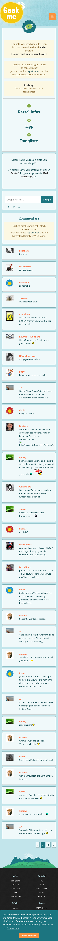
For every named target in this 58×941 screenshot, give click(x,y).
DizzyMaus (25, 567)
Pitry (21, 371)
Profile (14, 207)
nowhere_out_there (29, 336)
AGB (15, 892)
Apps (15, 908)
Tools (41, 884)
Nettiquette (15, 881)
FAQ (41, 881)
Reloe (22, 589)
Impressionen (41, 888)
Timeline (41, 896)
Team (41, 892)
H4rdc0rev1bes (27, 355)
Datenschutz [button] (13, 928)
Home (9, 207)
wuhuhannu (25, 486)
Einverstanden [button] (29, 935)
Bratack (23, 426)
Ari (20, 387)
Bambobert (25, 282)
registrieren (33, 71)
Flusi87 (22, 410)
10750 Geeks (41, 908)
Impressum (15, 888)
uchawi (23, 615)
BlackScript (25, 266)
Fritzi (22, 756)
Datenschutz (15, 896)
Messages (19, 207)
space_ (22, 457)
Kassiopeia (25, 163)
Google (47, 199)
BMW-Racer (25, 544)
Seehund (23, 298)
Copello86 (24, 314)
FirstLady (24, 250)
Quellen (15, 884)
